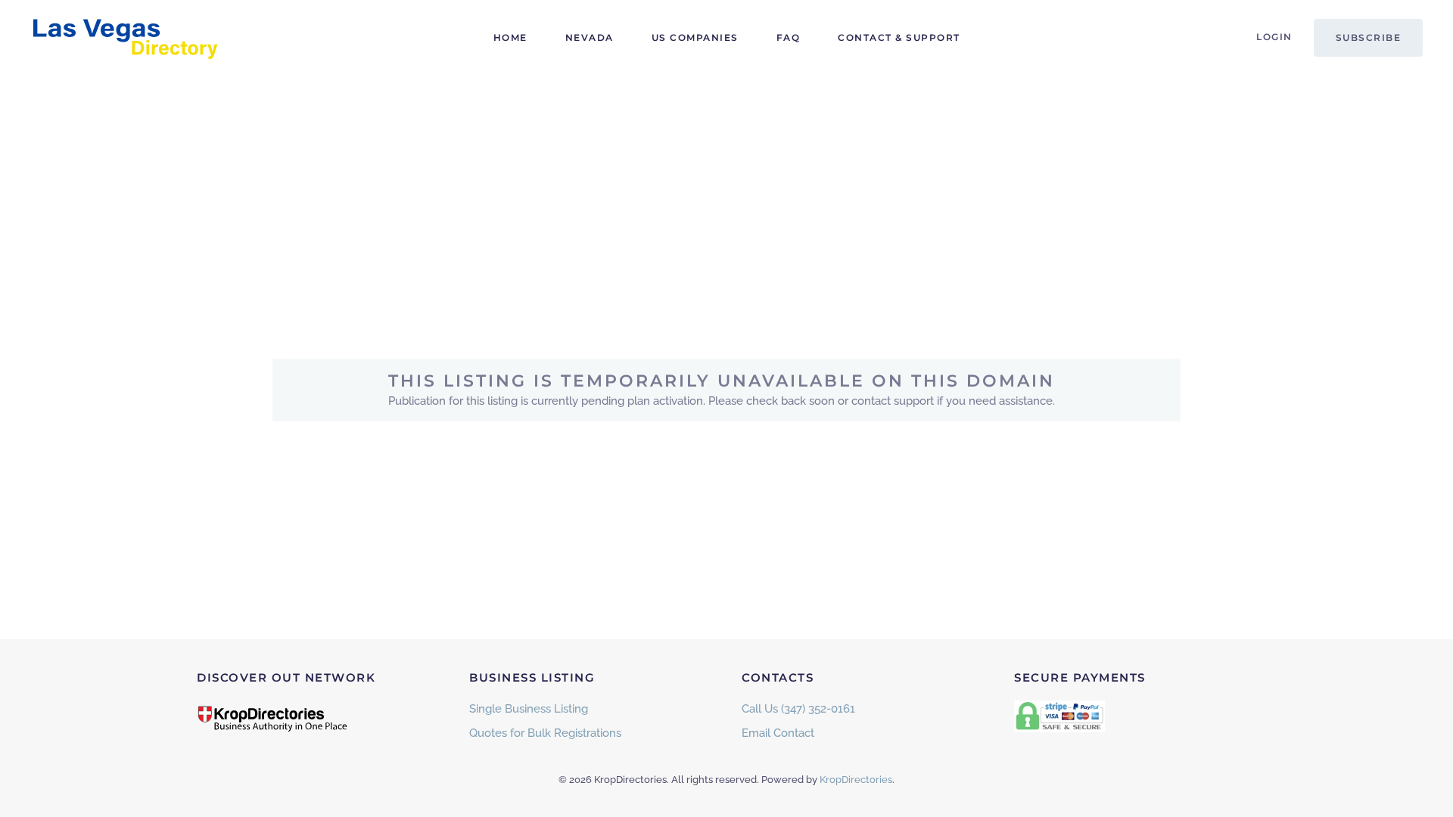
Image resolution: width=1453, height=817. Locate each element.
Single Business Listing (528, 709)
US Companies (695, 37)
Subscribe (1369, 37)
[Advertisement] (726, 189)
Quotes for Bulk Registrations (545, 733)
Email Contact (778, 733)
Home (510, 37)
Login (1274, 36)
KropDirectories (856, 779)
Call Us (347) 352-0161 (798, 709)
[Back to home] (124, 38)
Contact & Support (899, 37)
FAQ (788, 37)
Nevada (589, 37)
